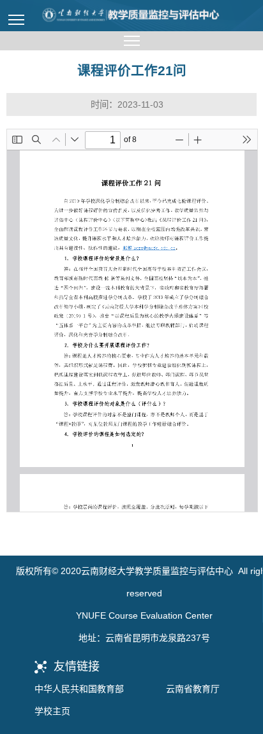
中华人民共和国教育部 (79, 689)
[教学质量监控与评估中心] (131, 15)
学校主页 (52, 711)
